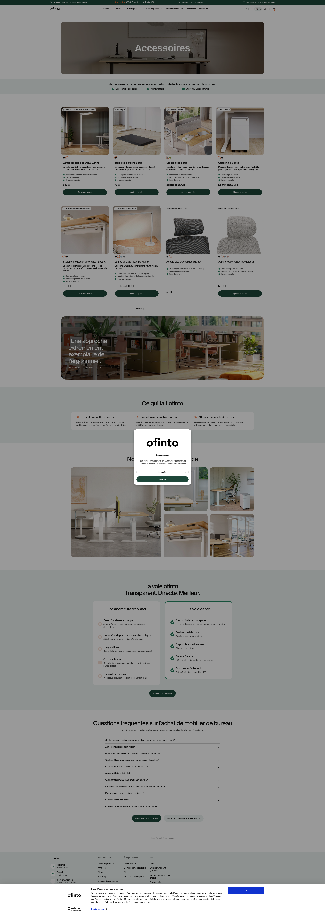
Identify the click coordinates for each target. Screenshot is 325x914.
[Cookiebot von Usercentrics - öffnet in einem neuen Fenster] (74, 909)
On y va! (162, 479)
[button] (162, 472)
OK (246, 890)
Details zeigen (97, 909)
